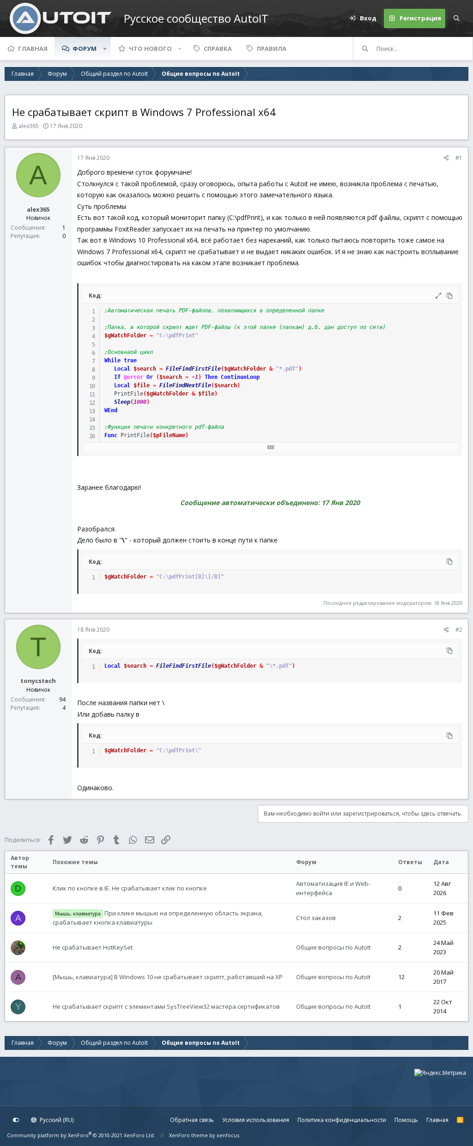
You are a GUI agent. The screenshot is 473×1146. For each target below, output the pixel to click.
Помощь (406, 1120)
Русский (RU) (55, 1120)
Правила (271, 48)
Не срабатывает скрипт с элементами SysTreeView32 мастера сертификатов (166, 1006)
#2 (458, 630)
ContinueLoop (240, 377)
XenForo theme (188, 1135)
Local (122, 369)
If (117, 377)
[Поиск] (456, 18)
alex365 (28, 126)
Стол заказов (316, 918)
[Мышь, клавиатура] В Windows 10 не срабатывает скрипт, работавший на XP (168, 977)
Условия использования (255, 1120)
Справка (218, 48)
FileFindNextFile (185, 385)
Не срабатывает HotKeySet (93, 947)
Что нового (150, 48)
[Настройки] (16, 1120)
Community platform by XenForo (81, 1135)
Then (211, 377)
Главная (33, 48)
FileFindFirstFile (193, 369)
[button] (105, 48)
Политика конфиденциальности (341, 1120)
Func (110, 435)
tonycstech (38, 681)
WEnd (110, 410)
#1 (458, 158)
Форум (85, 48)
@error (133, 377)
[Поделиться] (446, 158)
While (112, 360)
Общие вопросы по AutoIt (333, 947)
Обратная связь (192, 1120)
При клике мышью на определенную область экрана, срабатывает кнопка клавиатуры (157, 918)
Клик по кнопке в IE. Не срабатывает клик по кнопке (130, 888)
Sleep (122, 402)
